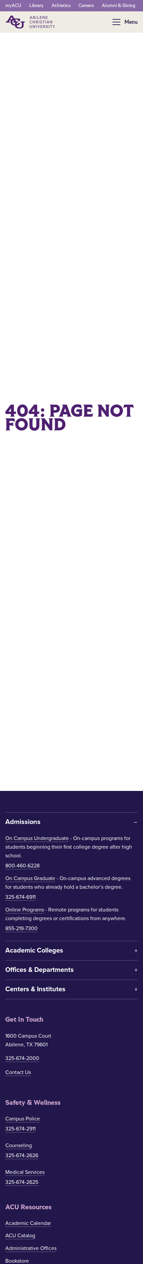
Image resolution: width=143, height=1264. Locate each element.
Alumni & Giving (118, 5)
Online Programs (24, 909)
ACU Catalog (20, 1235)
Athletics (61, 5)
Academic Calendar (28, 1223)
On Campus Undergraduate (37, 838)
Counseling (18, 1145)
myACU (13, 5)
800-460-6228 (22, 865)
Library (36, 5)
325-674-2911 (20, 1128)
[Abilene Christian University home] (31, 22)
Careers (86, 5)
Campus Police (22, 1118)
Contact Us (18, 1072)
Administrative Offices (31, 1248)
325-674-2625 (21, 1182)
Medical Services (25, 1172)
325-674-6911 (20, 897)
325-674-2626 (21, 1155)
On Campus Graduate (30, 878)
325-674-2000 (22, 1058)
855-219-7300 (21, 928)
